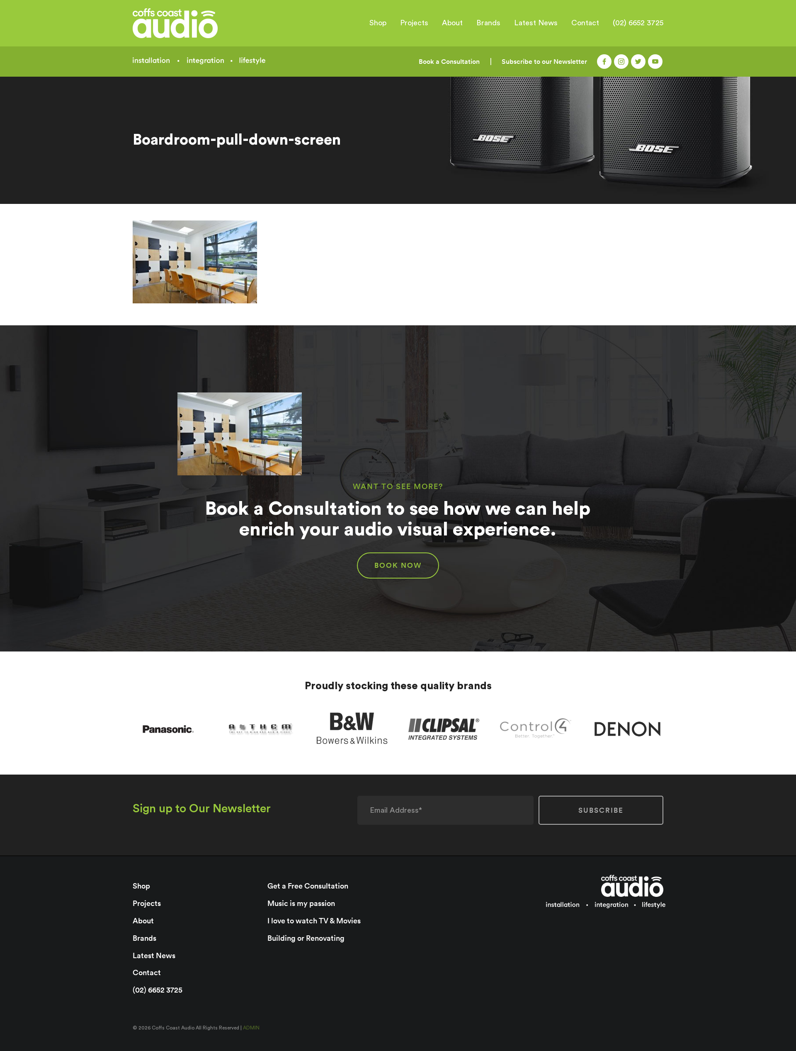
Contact (585, 23)
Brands (488, 23)
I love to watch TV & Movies (314, 920)
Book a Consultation (449, 61)
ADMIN (251, 1027)
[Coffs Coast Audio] (196, 23)
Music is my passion (301, 903)
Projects (414, 23)
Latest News (536, 23)
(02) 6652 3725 (638, 23)
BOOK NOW (398, 565)
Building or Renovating (306, 938)
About (452, 23)
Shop (377, 23)
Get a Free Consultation (307, 886)
